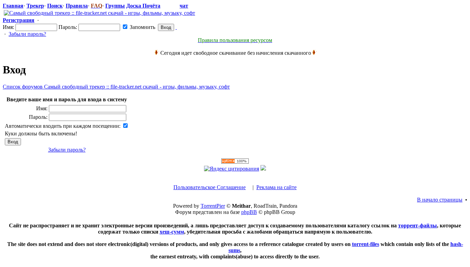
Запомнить (141, 27)
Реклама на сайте (276, 187)
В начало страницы (439, 200)
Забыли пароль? (27, 34)
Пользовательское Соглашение (209, 187)
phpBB (249, 212)
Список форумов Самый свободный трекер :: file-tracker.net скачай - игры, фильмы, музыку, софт (116, 87)
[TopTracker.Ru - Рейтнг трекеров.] (263, 169)
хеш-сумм (172, 232)
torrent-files (365, 244)
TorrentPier (213, 206)
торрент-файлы (417, 225)
